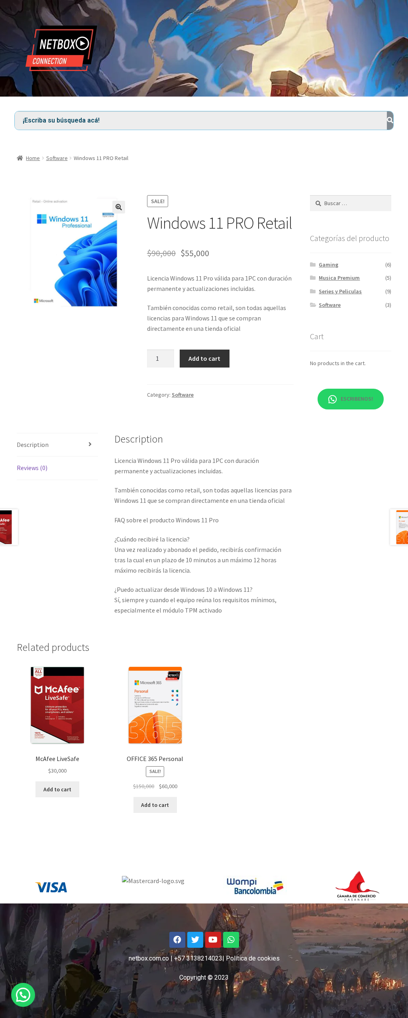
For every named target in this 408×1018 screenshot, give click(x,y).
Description (33, 445)
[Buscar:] (350, 203)
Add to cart (204, 358)
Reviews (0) (32, 468)
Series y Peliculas (340, 291)
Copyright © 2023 (204, 977)
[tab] (57, 445)
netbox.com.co (149, 958)
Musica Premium (339, 277)
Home (33, 158)
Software (57, 158)
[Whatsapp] (231, 940)
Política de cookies (253, 958)
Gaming (328, 264)
